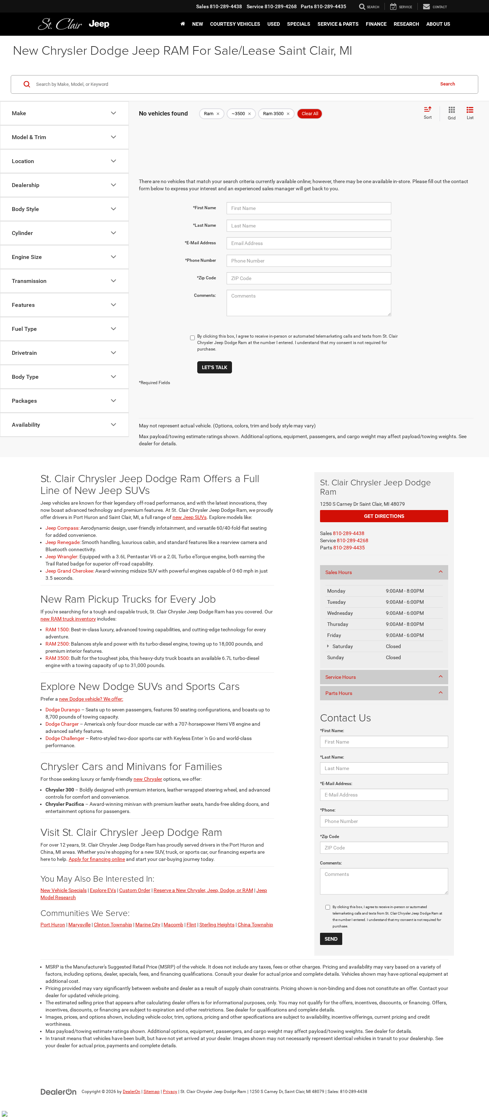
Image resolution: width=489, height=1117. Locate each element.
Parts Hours (338, 693)
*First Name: (332, 730)
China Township (255, 924)
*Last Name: (332, 757)
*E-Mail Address (200, 242)
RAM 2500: (57, 644)
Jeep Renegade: (63, 542)
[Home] (183, 24)
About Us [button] (438, 24)
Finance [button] (376, 24)
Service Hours (340, 677)
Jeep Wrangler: (61, 556)
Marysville (79, 924)
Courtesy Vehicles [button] (235, 24)
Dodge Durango (62, 709)
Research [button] (406, 24)
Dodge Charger (62, 724)
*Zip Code (206, 277)
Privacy (170, 1091)
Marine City (147, 924)
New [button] (197, 24)
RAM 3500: (57, 658)
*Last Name (204, 225)
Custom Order (134, 890)
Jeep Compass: (62, 528)
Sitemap (152, 1091)
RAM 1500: (57, 629)
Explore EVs (103, 890)
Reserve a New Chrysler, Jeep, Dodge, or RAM (203, 890)
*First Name (204, 207)
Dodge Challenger (64, 738)
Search (447, 84)
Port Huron (52, 924)
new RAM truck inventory (68, 619)
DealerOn (131, 1091)
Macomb (173, 924)
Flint (191, 924)
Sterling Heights (216, 924)
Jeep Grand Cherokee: (69, 571)
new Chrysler (148, 779)
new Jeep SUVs (190, 517)
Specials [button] (298, 24)
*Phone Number (200, 260)
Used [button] (273, 24)
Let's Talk (214, 367)
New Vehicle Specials (63, 890)
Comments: (205, 295)
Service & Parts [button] (338, 24)
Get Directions (384, 516)
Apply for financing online (97, 859)
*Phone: (327, 810)
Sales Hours (338, 572)
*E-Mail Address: (336, 783)
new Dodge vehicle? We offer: (91, 699)
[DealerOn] (58, 1091)
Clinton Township (113, 924)
